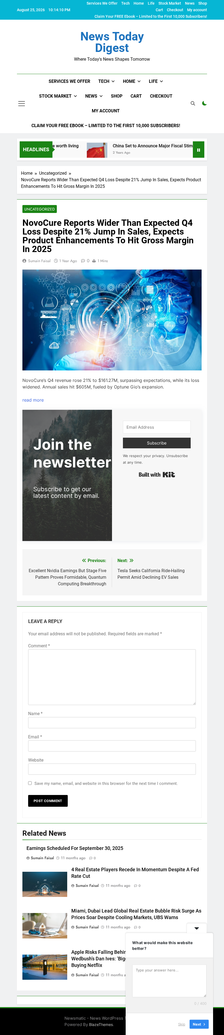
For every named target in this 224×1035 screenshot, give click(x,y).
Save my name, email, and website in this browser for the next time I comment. (106, 783)
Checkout (175, 10)
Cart (159, 10)
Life (151, 3)
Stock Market (169, 3)
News (189, 3)
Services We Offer (102, 3)
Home (139, 3)
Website (35, 760)
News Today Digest (112, 42)
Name (35, 713)
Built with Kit (157, 475)
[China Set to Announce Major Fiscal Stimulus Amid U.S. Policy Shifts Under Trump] (83, 153)
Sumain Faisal (39, 261)
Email (35, 736)
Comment (39, 645)
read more (33, 400)
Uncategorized (39, 209)
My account (197, 10)
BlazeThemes (101, 1024)
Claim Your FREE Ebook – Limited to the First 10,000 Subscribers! (151, 16)
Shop (202, 3)
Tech (125, 3)
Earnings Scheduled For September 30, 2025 (74, 848)
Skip (181, 1024)
